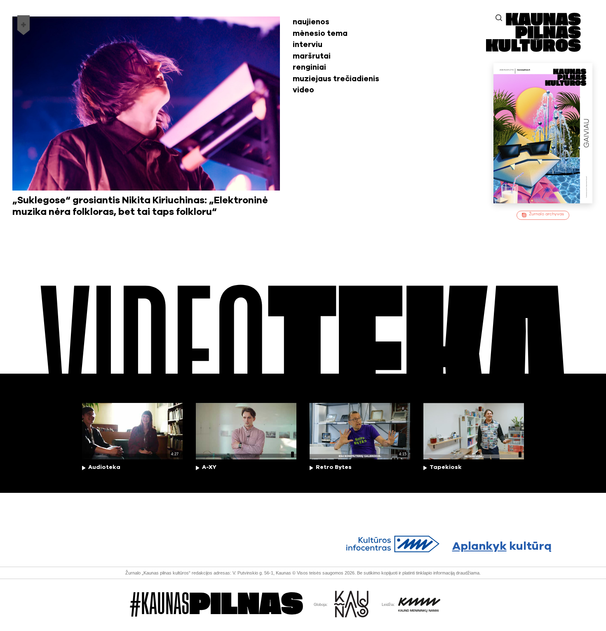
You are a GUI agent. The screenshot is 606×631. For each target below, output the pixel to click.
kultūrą (502, 546)
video (303, 90)
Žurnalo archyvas (546, 214)
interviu (307, 45)
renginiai (309, 67)
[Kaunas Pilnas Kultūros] (533, 50)
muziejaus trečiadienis (336, 79)
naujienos (311, 22)
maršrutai (312, 56)
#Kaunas (216, 605)
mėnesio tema (320, 34)
